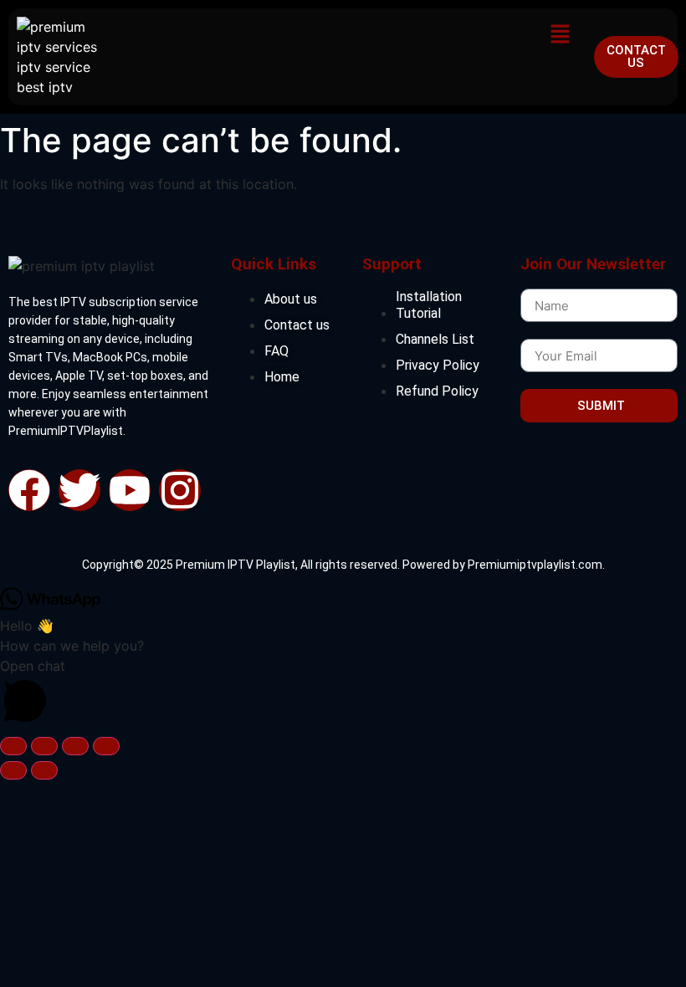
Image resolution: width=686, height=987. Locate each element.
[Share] (75, 746)
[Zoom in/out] (13, 746)
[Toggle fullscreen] (44, 746)
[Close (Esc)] (106, 746)
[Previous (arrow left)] (13, 770)
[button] (560, 35)
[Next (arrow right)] (44, 770)
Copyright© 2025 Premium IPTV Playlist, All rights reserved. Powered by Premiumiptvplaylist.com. (343, 564)
